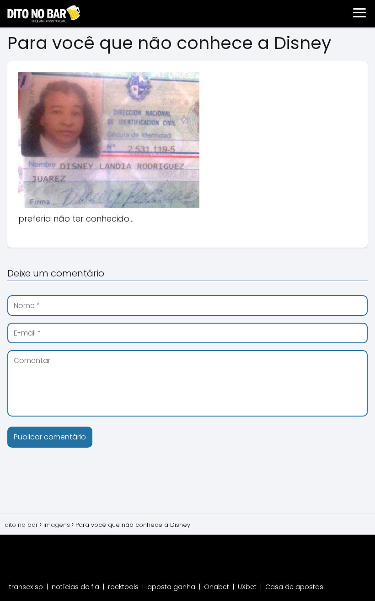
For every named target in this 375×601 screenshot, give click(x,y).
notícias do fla (75, 586)
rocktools (123, 586)
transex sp (26, 586)
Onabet (216, 586)
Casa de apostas (294, 586)
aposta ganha (171, 586)
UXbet (247, 586)
